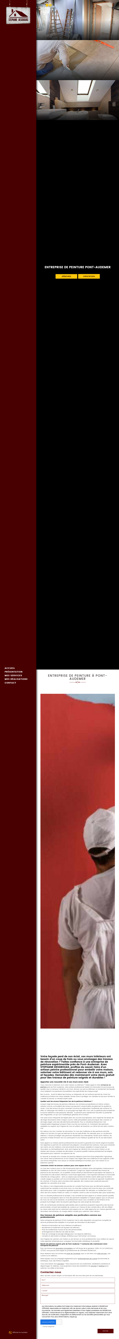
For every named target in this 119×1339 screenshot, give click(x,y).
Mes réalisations (16, 679)
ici (76, 1317)
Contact (10, 683)
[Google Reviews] (50, 5)
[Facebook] (47, 5)
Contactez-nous (89, 276)
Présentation (14, 672)
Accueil (10, 668)
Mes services (13, 675)
